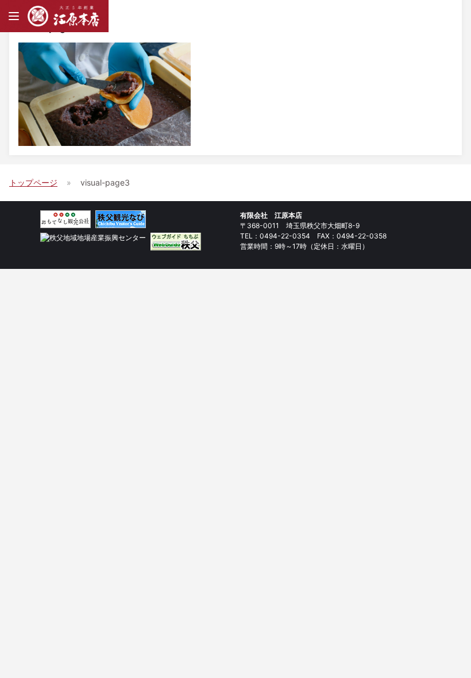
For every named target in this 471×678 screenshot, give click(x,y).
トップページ (33, 182)
